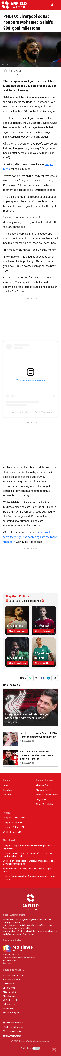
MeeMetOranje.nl (11, 1012)
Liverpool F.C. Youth (12, 832)
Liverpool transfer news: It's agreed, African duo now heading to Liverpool (27, 854)
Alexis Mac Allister (44, 804)
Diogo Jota (41, 799)
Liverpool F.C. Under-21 (13, 827)
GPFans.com (9, 988)
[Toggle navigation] (57, 5)
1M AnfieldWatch (13, 1031)
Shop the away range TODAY (18, 631)
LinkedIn (9, 963)
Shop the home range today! (44, 631)
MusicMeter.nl (9, 996)
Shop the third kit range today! (44, 663)
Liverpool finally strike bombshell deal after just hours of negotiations (29, 847)
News (5, 785)
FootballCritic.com (11, 979)
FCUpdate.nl (8, 983)
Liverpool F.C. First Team (14, 818)
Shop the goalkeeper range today (18, 663)
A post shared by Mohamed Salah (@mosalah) (30, 412)
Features (7, 795)
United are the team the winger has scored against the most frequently (30, 537)
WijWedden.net (10, 1000)
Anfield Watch (9, 1008)
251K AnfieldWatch (14, 1022)
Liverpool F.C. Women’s (13, 822)
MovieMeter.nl (9, 992)
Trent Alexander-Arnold (47, 795)
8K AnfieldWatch (13, 1036)
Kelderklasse (9, 1004)
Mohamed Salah (43, 790)
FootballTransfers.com (13, 975)
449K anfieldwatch (14, 1027)
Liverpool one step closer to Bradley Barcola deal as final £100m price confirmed (29, 862)
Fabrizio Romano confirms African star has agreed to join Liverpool (29, 877)
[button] (52, 5)
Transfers (7, 790)
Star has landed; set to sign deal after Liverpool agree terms (28, 870)
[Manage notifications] (54, 1049)
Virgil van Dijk (42, 785)
